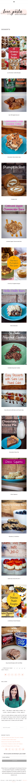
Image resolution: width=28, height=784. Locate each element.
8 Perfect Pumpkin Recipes (14, 283)
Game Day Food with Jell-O (14, 578)
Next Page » (5, 669)
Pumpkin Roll (14, 199)
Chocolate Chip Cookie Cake (14, 157)
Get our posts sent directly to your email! (14, 753)
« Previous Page (7, 668)
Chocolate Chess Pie (14, 452)
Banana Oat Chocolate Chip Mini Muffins (10, 741)
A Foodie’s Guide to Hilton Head (8, 739)
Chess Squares (14, 494)
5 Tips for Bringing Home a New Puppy (10, 746)
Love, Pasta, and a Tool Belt (14, 14)
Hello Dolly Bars (14, 325)
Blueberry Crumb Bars (14, 536)
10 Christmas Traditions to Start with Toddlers (12, 743)
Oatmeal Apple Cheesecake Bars (14, 241)
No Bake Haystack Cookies (14, 367)
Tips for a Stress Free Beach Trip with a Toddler (12, 737)
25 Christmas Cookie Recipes (14, 72)
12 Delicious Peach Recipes (14, 620)
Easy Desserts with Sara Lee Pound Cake (14, 410)
